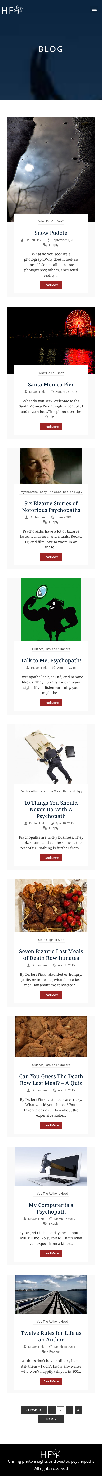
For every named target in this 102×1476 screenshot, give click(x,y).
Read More (51, 285)
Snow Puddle (51, 232)
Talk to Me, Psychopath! (51, 660)
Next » (51, 1419)
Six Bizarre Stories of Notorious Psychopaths (51, 506)
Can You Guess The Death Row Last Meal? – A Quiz (51, 1079)
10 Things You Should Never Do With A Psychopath (51, 809)
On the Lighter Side (51, 940)
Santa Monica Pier (51, 384)
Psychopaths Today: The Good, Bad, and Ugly (51, 492)
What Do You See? (51, 221)
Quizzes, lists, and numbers (51, 649)
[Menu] (94, 9)
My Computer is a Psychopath (51, 1208)
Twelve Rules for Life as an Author (51, 1336)
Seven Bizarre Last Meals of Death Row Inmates (51, 954)
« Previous (33, 1410)
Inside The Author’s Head (51, 1193)
